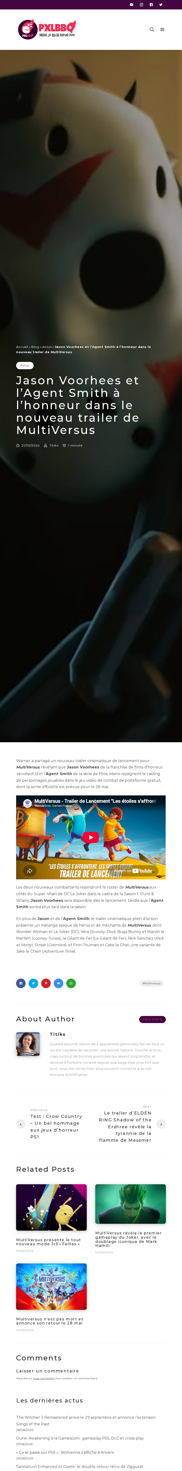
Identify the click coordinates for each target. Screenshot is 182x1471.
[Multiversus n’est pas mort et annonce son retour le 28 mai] (51, 1286)
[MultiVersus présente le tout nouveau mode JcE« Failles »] (51, 1207)
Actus (47, 347)
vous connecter (44, 1378)
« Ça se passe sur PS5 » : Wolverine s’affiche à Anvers (65, 1452)
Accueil (22, 347)
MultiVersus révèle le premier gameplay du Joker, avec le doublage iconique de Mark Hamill (128, 1239)
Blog (35, 347)
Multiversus (153, 983)
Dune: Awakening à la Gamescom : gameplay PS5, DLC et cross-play (80, 1438)
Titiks (54, 445)
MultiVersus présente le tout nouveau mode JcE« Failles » (48, 1242)
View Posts (152, 1019)
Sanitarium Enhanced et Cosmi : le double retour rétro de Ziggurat (79, 1466)
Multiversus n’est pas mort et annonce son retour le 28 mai (49, 1321)
